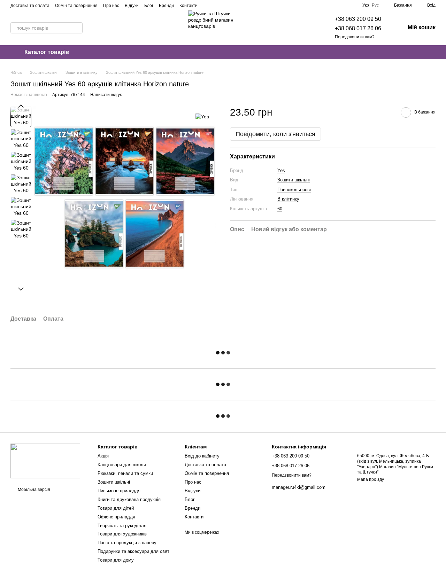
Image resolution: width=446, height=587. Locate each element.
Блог (148, 5)
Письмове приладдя (119, 490)
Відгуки (132, 5)
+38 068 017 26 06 (358, 28)
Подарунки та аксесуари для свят (133, 551)
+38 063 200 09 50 (358, 19)
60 (279, 208)
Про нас (111, 5)
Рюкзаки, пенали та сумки (125, 473)
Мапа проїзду (370, 479)
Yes (281, 170)
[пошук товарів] (77, 27)
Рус (375, 5)
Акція (103, 456)
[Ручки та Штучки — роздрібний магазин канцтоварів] (45, 460)
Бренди (166, 5)
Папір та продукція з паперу (127, 542)
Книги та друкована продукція (129, 499)
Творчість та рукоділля (122, 525)
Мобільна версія (33, 489)
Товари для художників (122, 534)
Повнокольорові (294, 189)
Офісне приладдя (116, 516)
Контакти (188, 5)
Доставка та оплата (29, 5)
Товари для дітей (116, 508)
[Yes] (202, 116)
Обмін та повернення (76, 5)
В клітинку (288, 199)
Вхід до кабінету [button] (202, 456)
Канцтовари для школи (122, 464)
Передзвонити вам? (355, 36)
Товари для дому (116, 560)
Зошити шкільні (293, 180)
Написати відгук (106, 94)
